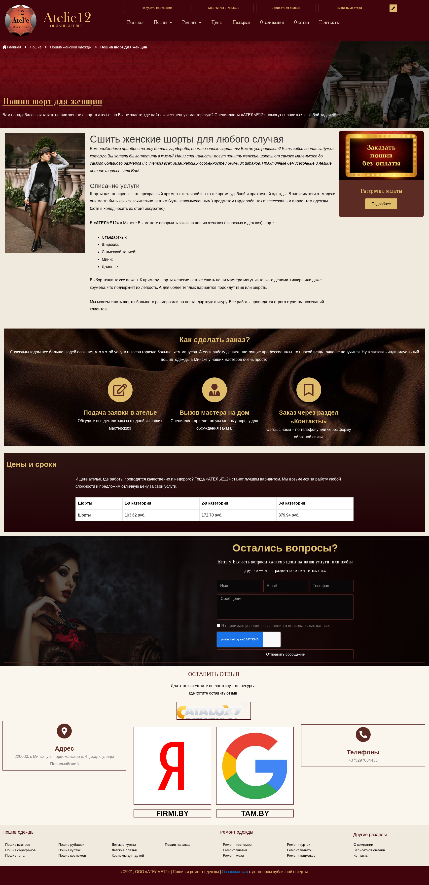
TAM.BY (255, 813)
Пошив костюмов (72, 855)
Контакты (329, 22)
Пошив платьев (17, 845)
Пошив (160, 22)
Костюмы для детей (128, 855)
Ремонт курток (298, 845)
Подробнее (381, 204)
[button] (157, 8)
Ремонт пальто (299, 850)
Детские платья (124, 850)
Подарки (241, 22)
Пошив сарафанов (20, 850)
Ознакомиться (235, 872)
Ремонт (189, 22)
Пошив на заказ (177, 845)
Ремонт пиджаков (301, 855)
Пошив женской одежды (71, 47)
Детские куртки (124, 845)
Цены (216, 22)
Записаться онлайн (369, 850)
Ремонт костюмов (237, 845)
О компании (272, 22)
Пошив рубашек (71, 845)
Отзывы (301, 22)
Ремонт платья (235, 850)
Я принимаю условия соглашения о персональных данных (275, 626)
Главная (135, 22)
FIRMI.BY (172, 813)
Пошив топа (15, 855)
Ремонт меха (233, 855)
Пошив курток (69, 850)
